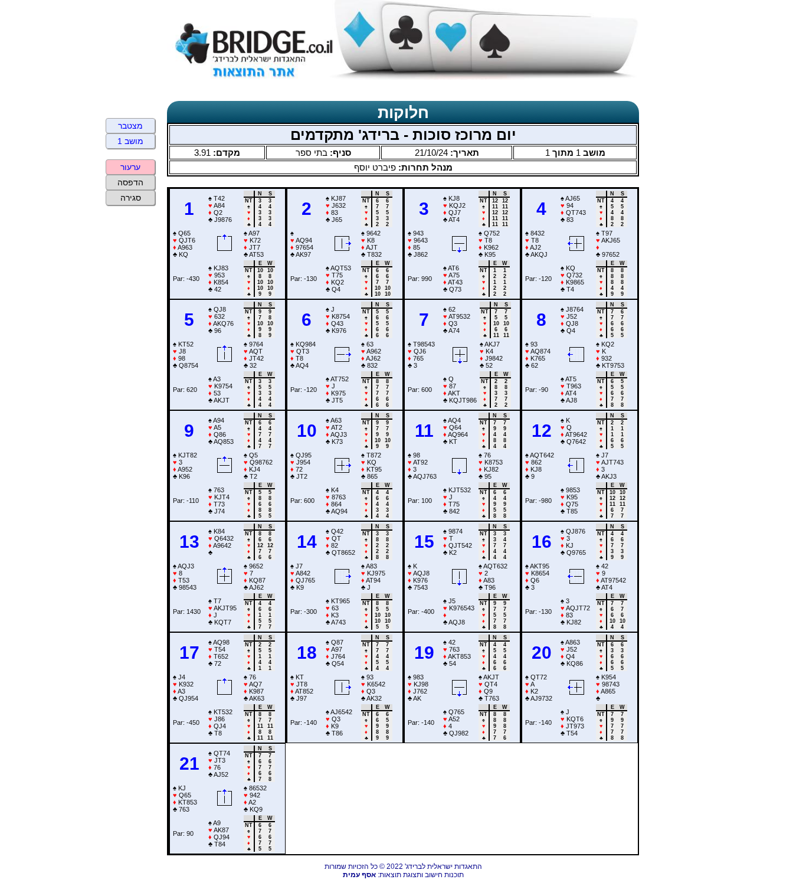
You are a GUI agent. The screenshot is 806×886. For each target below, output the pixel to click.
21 (189, 763)
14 (307, 541)
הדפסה (130, 182)
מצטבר (130, 125)
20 (542, 652)
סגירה (130, 197)
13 (189, 541)
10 (307, 430)
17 (189, 652)
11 (424, 430)
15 (424, 541)
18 (307, 652)
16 (542, 541)
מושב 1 (130, 141)
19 (424, 652)
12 (542, 430)
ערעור (130, 167)
